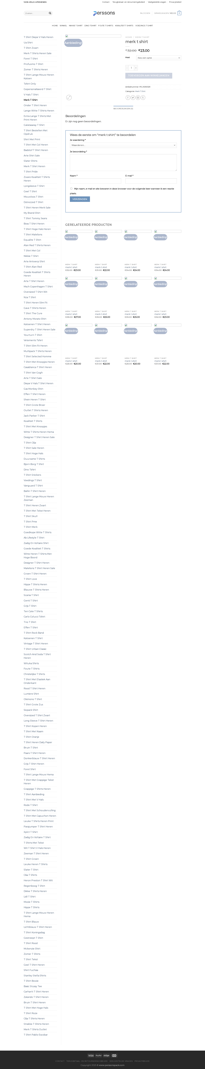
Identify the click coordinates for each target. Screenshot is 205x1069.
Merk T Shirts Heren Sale (37, 53)
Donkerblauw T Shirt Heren (39, 758)
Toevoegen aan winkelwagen (148, 75)
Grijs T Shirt (30, 606)
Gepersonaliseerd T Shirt (37, 89)
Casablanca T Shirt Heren (38, 367)
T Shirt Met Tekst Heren (37, 510)
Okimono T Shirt (33, 699)
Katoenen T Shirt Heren (37, 324)
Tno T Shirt (30, 622)
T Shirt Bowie (31, 981)
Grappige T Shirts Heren (37, 789)
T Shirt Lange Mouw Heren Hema (39, 915)
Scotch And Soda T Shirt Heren (37, 656)
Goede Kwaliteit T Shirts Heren (37, 274)
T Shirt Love (30, 579)
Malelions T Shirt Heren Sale (39, 568)
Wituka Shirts (31, 663)
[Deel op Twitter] (133, 97)
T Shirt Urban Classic (35, 649)
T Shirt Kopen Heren (35, 726)
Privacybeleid (175, 2)
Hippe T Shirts (31, 907)
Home (55, 26)
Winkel (63, 26)
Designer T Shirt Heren (36, 562)
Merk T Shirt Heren (34, 166)
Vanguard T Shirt (33, 485)
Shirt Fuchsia (31, 970)
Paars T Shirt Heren (34, 753)
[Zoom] (69, 97)
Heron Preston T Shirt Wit (38, 880)
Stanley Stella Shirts (35, 975)
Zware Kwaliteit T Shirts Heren (37, 179)
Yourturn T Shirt (33, 335)
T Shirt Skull (31, 516)
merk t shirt (71, 267)
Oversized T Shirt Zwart (37, 715)
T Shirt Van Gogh (33, 372)
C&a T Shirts (30, 875)
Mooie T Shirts (31, 902)
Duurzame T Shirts (34, 459)
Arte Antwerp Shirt (34, 261)
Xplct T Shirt (31, 832)
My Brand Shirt (32, 213)
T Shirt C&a (30, 442)
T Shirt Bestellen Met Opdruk (35, 132)
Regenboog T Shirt (34, 886)
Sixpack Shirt (31, 710)
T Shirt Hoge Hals (33, 453)
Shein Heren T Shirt (35, 399)
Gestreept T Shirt (33, 938)
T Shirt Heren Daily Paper (38, 742)
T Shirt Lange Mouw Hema (39, 774)
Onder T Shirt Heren (35, 105)
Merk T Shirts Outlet (35, 1029)
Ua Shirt (28, 42)
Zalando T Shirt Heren (36, 997)
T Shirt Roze (30, 1013)
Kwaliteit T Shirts (124, 26)
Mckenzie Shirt (32, 948)
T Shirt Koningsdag (34, 932)
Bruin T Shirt (31, 747)
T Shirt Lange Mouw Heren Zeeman (39, 498)
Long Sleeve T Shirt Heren (38, 720)
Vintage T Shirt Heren (36, 643)
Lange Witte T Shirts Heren (39, 110)
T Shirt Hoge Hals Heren (37, 229)
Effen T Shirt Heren (34, 394)
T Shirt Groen (31, 859)
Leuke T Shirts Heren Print (39, 821)
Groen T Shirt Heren (35, 573)
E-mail (129, 176)
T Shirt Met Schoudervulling (40, 810)
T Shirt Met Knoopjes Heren (39, 362)
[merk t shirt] (78, 246)
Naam (73, 176)
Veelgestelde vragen (157, 2)
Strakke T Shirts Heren (36, 1024)
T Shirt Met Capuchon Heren (40, 816)
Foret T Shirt (31, 58)
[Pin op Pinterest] (138, 97)
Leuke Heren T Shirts (35, 864)
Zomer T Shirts (32, 954)
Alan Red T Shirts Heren (37, 245)
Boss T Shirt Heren (34, 223)
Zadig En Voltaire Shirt (36, 543)
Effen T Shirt (31, 627)
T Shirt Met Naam (33, 731)
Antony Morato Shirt (35, 319)
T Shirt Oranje (31, 737)
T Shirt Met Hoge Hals (36, 1008)
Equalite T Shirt (32, 240)
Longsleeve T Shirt (34, 186)
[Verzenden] (50, 13)
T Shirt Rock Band (34, 633)
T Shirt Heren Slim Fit (35, 302)
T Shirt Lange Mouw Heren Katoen (39, 77)
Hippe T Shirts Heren (35, 584)
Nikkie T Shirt (76, 26)
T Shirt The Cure (33, 313)
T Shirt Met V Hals (34, 799)
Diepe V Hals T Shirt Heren (38, 383)
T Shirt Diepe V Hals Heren (38, 37)
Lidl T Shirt (30, 896)
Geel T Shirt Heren (34, 965)
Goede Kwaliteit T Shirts (37, 548)
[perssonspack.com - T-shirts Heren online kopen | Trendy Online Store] (102, 13)
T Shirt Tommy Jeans (35, 218)
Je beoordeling (78, 151)
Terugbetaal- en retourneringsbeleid (129, 2)
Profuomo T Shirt (33, 64)
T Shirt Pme (30, 521)
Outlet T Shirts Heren (36, 410)
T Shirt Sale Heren (34, 448)
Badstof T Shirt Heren (36, 150)
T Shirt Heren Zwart (35, 505)
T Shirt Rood (31, 943)
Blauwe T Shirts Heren (36, 589)
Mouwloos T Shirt (33, 196)
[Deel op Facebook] (128, 97)
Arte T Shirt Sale (33, 378)
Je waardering (78, 140)
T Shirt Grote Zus (33, 704)
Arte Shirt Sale (32, 155)
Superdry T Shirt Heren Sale (39, 329)
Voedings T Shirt (144, 26)
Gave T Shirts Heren (35, 308)
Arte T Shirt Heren (34, 281)
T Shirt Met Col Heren (36, 144)
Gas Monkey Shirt (33, 389)
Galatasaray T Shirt (34, 125)
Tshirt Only (30, 83)
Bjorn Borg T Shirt (34, 464)
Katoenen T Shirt (33, 638)
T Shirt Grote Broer (34, 405)
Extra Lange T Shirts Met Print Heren (37, 118)
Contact (105, 2)
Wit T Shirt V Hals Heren (37, 848)
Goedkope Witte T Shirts (37, 532)
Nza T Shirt (30, 297)
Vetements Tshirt (33, 340)
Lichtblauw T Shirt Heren (38, 927)
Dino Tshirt (91, 26)
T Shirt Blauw (31, 921)
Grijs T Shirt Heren (34, 764)
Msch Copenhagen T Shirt (38, 286)
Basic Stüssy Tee (33, 986)
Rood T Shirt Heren (34, 688)
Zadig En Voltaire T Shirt (37, 837)
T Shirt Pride (31, 171)
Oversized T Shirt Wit (35, 292)
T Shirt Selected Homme (37, 356)
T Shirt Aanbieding (34, 794)
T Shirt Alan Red (33, 266)
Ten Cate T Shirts (33, 611)
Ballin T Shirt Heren (35, 491)
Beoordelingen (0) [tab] (123, 109)
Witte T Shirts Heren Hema (39, 432)
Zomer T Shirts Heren (36, 69)
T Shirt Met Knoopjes (35, 426)
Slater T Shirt (31, 869)
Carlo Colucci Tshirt (34, 616)
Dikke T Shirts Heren (35, 891)
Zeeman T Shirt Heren (36, 853)
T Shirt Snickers (32, 475)
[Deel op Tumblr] (143, 97)
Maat (127, 57)
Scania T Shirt (31, 595)
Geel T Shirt (30, 191)
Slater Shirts (30, 161)
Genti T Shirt (31, 600)
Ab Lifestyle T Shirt (34, 537)
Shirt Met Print (32, 139)
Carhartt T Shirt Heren (36, 991)
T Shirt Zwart (31, 48)
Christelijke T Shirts (34, 674)
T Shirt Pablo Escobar (36, 1034)
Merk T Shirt (31, 100)
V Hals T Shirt (31, 94)
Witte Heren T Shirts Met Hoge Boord (38, 556)
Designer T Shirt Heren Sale (39, 437)
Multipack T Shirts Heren (38, 351)
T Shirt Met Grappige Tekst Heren (39, 782)
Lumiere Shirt (31, 693)
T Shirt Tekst (31, 959)
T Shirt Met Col (32, 250)
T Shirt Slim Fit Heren (35, 345)
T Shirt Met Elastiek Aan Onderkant (37, 681)
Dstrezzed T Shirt (33, 202)
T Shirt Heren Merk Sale (37, 207)
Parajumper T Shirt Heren (38, 826)
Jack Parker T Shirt (34, 415)
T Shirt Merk (31, 527)
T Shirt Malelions (33, 234)
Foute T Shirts (105, 26)
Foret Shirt (30, 769)
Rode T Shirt (31, 805)
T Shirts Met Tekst (34, 842)
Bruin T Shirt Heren (35, 1002)
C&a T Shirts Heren (34, 1018)
